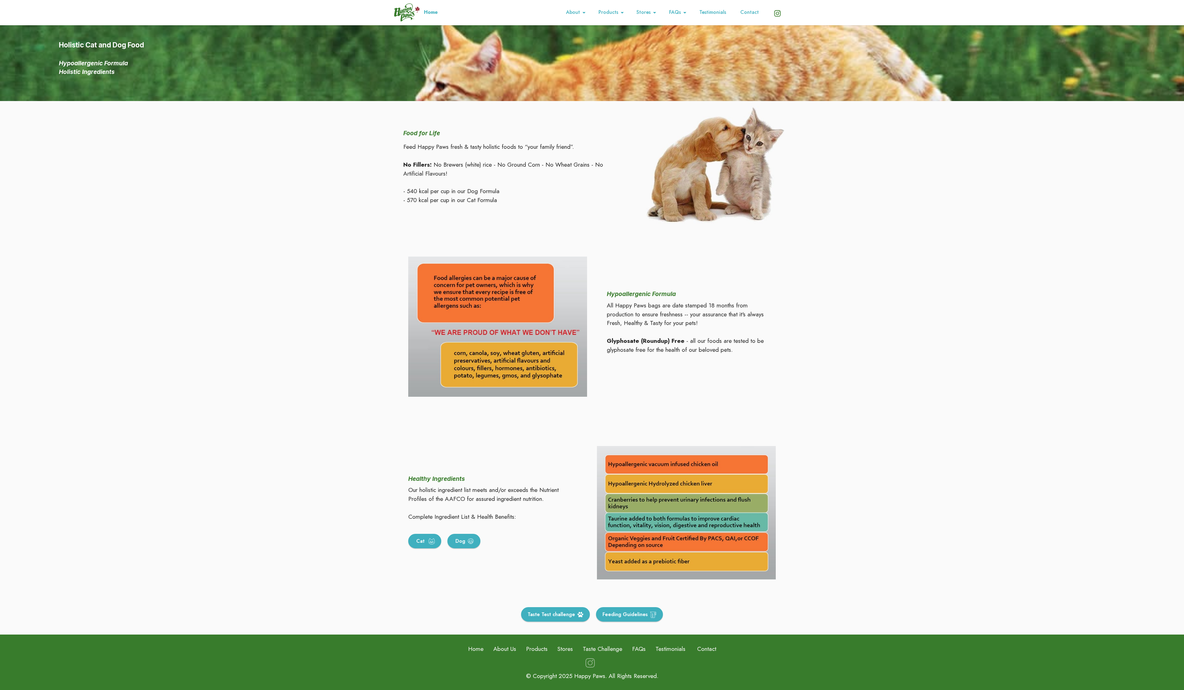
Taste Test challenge (551, 614)
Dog (459, 541)
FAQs (675, 12)
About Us (504, 648)
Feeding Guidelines (625, 614)
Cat (420, 541)
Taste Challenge (602, 648)
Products (608, 12)
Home (431, 12)
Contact (750, 12)
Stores (643, 12)
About (573, 12)
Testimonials (713, 12)
